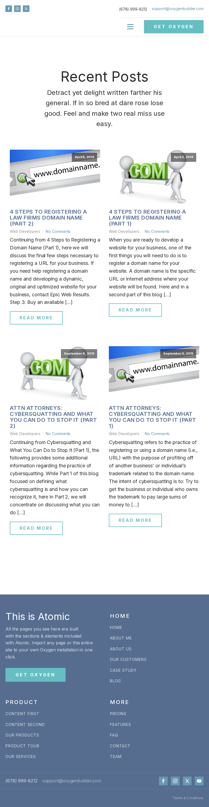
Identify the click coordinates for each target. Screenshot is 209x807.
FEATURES (120, 724)
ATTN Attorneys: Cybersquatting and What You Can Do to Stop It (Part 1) (152, 417)
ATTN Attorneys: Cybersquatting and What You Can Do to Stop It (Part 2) (53, 417)
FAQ (114, 735)
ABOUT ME (121, 638)
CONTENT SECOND (25, 724)
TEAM (116, 756)
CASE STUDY (123, 670)
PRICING (118, 714)
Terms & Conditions (188, 798)
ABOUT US (121, 649)
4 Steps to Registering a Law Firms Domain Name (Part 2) (48, 218)
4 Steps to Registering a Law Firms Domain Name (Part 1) (147, 218)
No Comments (58, 231)
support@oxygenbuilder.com (178, 8)
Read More (36, 317)
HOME (116, 627)
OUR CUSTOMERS (128, 659)
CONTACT (120, 746)
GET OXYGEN (174, 26)
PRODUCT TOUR (22, 746)
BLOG (115, 681)
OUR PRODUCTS (22, 735)
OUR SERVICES (20, 756)
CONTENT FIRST (22, 714)
